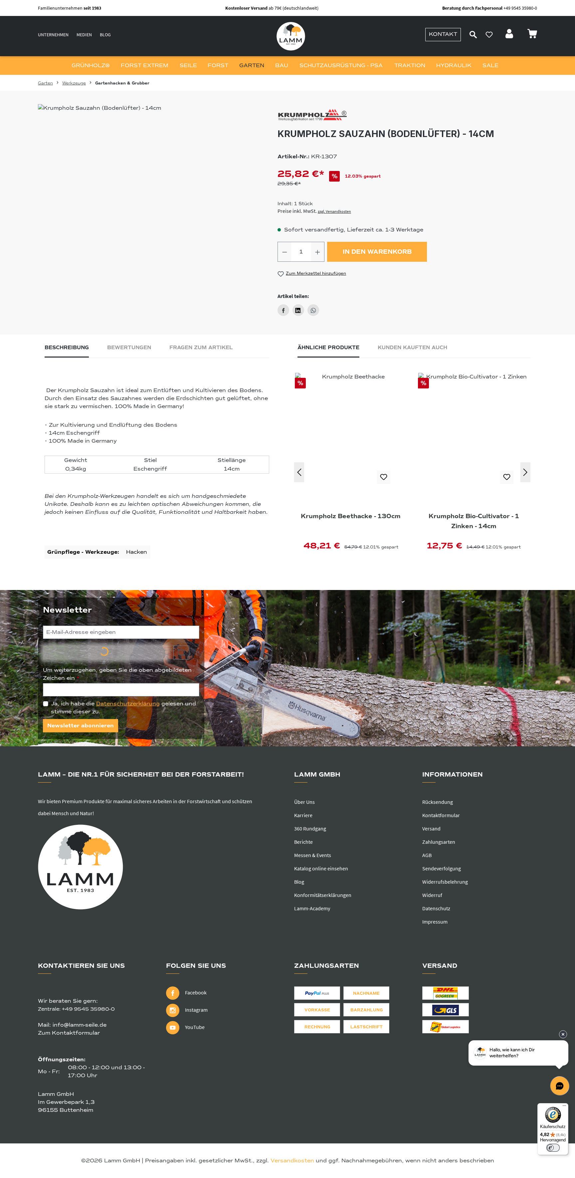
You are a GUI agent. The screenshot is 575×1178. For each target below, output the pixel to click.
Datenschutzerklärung (128, 703)
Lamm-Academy (312, 908)
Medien (84, 35)
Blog (105, 35)
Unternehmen (53, 35)
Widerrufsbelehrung (445, 881)
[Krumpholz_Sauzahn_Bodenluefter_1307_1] (142, 175)
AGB (427, 855)
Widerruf (432, 895)
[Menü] (564, 1107)
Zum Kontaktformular (69, 1033)
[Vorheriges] (299, 472)
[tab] (67, 349)
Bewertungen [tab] (129, 348)
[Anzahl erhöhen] (318, 252)
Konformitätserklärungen (322, 895)
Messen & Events (312, 855)
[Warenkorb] (532, 35)
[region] (142, 175)
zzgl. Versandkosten (334, 211)
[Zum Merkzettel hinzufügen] (383, 477)
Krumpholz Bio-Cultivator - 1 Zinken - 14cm (474, 521)
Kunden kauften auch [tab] (412, 348)
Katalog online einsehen (321, 868)
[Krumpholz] (407, 115)
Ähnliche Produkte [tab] (328, 348)
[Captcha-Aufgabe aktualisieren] (181, 653)
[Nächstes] (525, 472)
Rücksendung (437, 802)
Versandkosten (292, 1160)
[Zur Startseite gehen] (291, 36)
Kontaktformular (441, 815)
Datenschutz (436, 908)
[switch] (553, 1148)
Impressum (435, 921)
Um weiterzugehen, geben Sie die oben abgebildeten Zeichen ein (117, 674)
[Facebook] (283, 310)
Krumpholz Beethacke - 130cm (351, 516)
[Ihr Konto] (510, 35)
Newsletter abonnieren (80, 725)
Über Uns (304, 802)
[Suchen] (473, 34)
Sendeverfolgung (441, 868)
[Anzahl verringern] (284, 252)
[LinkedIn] (298, 310)
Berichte (303, 841)
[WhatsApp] (313, 310)
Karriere (303, 815)
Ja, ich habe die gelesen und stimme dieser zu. (123, 707)
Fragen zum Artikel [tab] (201, 348)
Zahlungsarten (438, 841)
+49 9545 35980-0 (88, 1009)
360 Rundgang (310, 828)
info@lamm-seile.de (79, 1025)
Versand (431, 828)
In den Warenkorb (377, 251)
